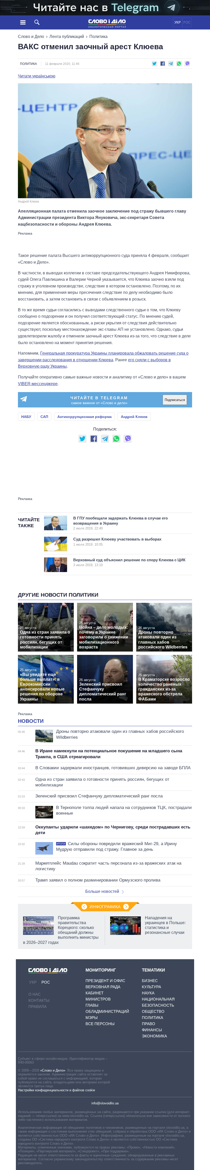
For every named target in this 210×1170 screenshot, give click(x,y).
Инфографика (105, 907)
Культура (151, 987)
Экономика (154, 1036)
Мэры (92, 1017)
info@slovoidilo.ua (105, 1103)
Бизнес (150, 980)
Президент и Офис (105, 980)
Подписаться (175, 400)
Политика (98, 36)
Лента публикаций (66, 36)
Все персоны (100, 1024)
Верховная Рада (103, 987)
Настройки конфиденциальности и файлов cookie (56, 1090)
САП (44, 417)
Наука (148, 993)
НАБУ (26, 417)
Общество (153, 1011)
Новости (31, 721)
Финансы (152, 1030)
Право (148, 1024)
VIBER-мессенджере (38, 384)
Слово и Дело (31, 36)
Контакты (38, 1000)
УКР (177, 22)
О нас (34, 994)
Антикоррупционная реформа (84, 417)
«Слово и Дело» (52, 1070)
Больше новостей (102, 891)
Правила (37, 1006)
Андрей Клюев (134, 417)
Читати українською (36, 76)
